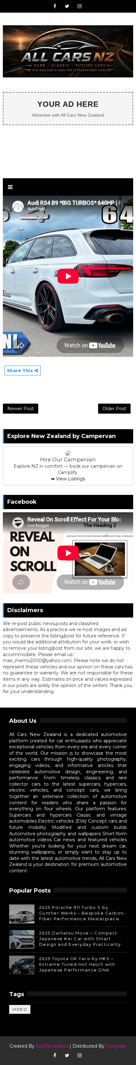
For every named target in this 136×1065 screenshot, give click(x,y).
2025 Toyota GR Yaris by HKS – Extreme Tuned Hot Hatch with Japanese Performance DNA (77, 964)
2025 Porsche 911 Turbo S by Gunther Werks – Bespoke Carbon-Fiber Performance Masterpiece (82, 913)
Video (20, 1009)
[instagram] (79, 6)
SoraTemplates (52, 1046)
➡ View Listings (68, 479)
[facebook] (54, 6)
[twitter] (67, 6)
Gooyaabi (116, 1046)
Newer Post (20, 408)
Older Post (114, 408)
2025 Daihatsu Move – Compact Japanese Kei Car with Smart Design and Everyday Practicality (80, 938)
